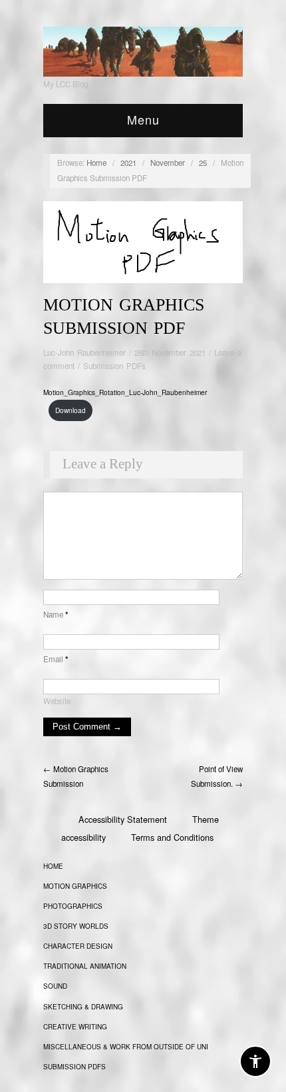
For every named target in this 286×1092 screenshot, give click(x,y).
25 (203, 162)
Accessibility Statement (122, 819)
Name (56, 614)
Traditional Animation (84, 966)
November (167, 162)
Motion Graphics (75, 886)
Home (96, 162)
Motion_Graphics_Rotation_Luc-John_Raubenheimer (125, 392)
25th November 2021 (170, 352)
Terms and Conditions (172, 837)
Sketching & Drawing (83, 1006)
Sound (55, 986)
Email (56, 659)
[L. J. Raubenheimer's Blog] (143, 49)
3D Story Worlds (75, 926)
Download (70, 410)
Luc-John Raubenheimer (84, 352)
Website (57, 701)
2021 (128, 162)
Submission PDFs (114, 365)
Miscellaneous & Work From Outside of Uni (125, 1046)
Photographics (72, 906)
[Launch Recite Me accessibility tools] (255, 1061)
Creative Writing (75, 1026)
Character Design (77, 946)
